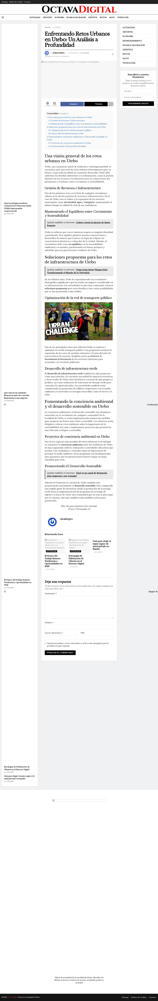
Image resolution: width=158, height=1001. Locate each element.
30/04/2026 (50, 569)
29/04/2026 (74, 567)
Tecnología (123, 17)
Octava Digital (12, 997)
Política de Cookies (16, 2)
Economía (59, 17)
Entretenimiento (132, 41)
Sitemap (5, 2)
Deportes (47, 17)
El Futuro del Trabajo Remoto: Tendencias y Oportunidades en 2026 (54, 561)
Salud (112, 17)
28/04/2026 (98, 552)
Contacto (27, 2)
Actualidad (34, 17)
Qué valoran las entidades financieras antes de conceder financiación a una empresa (16, 395)
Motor (103, 17)
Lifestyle (92, 17)
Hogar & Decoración (76, 17)
